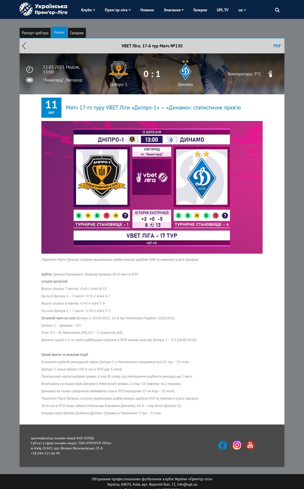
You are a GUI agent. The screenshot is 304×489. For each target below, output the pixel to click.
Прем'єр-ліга (116, 9)
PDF (277, 46)
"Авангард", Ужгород (62, 79)
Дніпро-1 (119, 84)
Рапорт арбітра (35, 32)
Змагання (172, 9)
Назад (24, 45)
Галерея (200, 9)
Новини (147, 9)
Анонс (59, 32)
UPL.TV (223, 9)
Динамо (185, 84)
